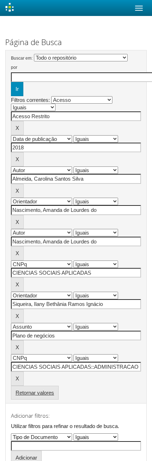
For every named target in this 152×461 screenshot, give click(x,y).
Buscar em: (22, 58)
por (14, 67)
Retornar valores (35, 393)
